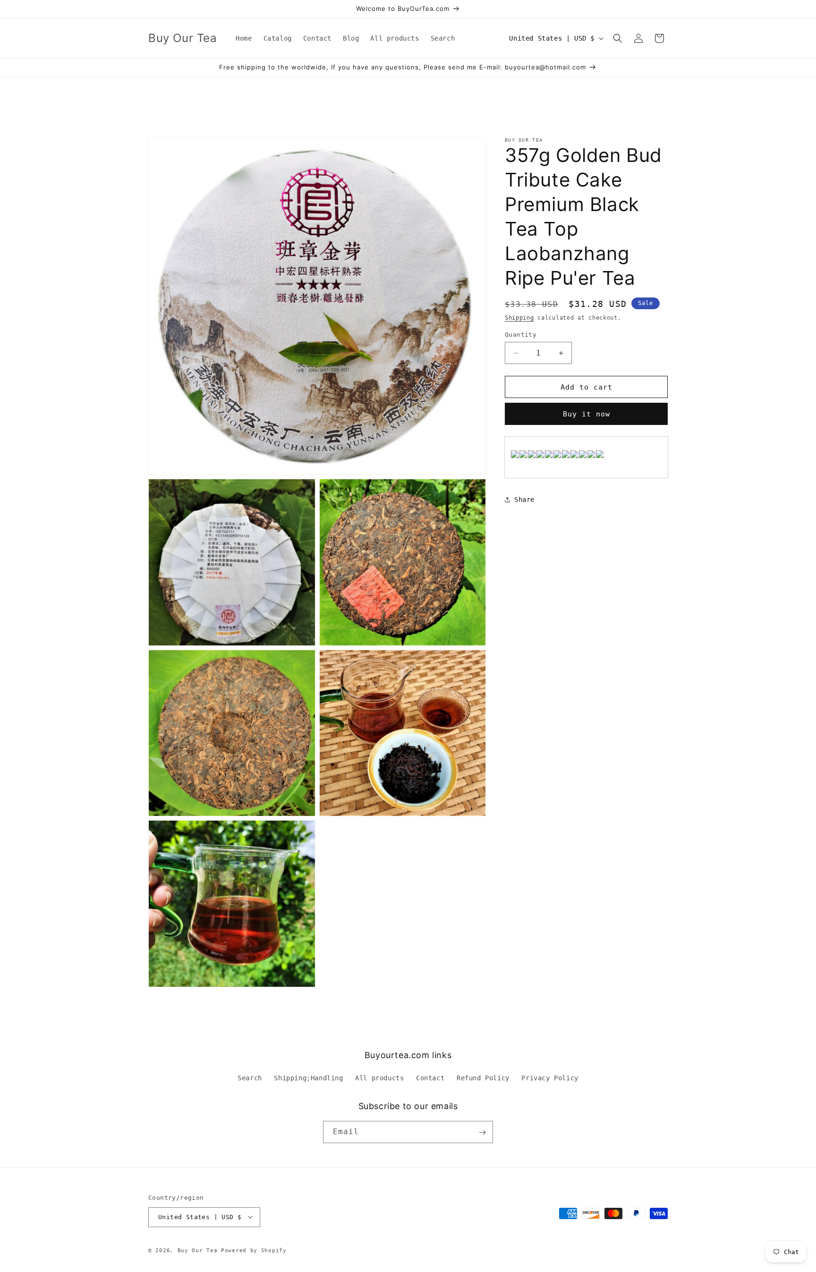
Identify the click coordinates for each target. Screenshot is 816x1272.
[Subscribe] (482, 1132)
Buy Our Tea (198, 1250)
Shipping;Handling (308, 1078)
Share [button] (524, 499)
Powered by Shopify (254, 1250)
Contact (430, 1078)
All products (379, 1078)
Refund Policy (483, 1078)
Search (250, 1078)
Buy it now (586, 414)
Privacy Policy (549, 1078)
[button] (617, 38)
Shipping (519, 317)
